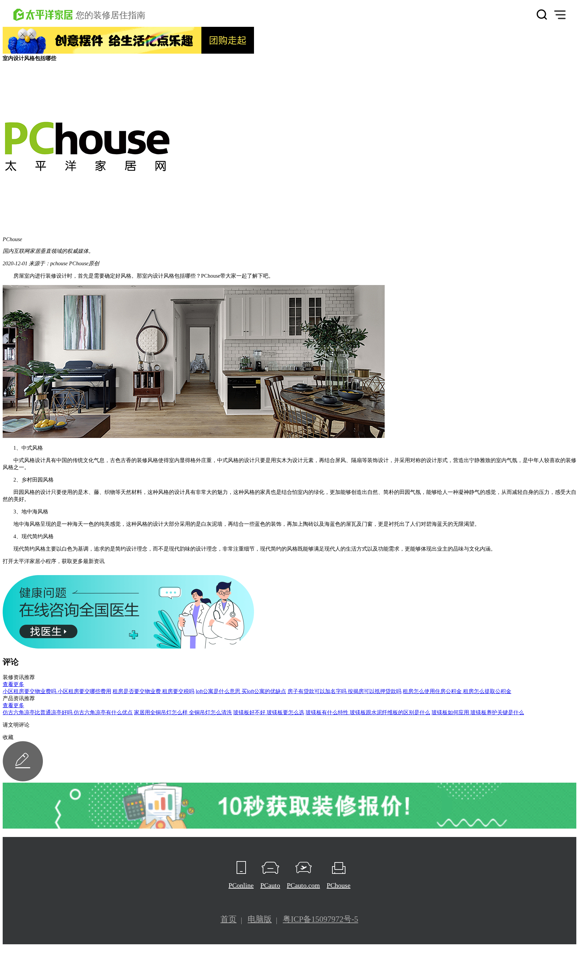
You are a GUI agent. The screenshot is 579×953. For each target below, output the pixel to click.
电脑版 (260, 919)
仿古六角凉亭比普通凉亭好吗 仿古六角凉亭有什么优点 (68, 712)
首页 (228, 919)
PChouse (338, 885)
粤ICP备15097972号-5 (320, 919)
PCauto (270, 885)
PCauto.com (303, 885)
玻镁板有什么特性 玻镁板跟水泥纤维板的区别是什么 (368, 712)
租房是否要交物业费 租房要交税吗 (153, 691)
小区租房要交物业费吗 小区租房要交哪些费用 (57, 691)
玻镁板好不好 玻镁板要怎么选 (268, 712)
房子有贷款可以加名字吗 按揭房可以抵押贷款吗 (344, 691)
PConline (241, 885)
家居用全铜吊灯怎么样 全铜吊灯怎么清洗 (183, 712)
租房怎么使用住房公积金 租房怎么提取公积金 (457, 691)
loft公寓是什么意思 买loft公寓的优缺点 (241, 691)
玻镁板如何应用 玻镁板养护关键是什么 (478, 712)
